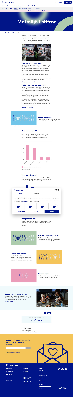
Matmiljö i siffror (18, 32)
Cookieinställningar (43, 377)
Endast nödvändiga (21, 211)
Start (2, 32)
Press (40, 380)
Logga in (60, 2)
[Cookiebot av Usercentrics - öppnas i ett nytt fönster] (54, 190)
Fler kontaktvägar (27, 383)
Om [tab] (52, 193)
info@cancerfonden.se (27, 377)
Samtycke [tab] (20, 193)
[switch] (30, 207)
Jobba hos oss (42, 373)
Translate (47, 388)
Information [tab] (36, 193)
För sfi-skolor (41, 382)
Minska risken (7, 32)
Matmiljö (12, 32)
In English (41, 384)
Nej (39, 320)
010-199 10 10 (26, 378)
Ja (34, 320)
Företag (40, 378)
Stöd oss (41, 370)
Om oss (40, 372)
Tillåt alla (52, 211)
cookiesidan (24, 201)
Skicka (28, 348)
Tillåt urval (36, 211)
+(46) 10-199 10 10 (27, 381)
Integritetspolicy (42, 375)
